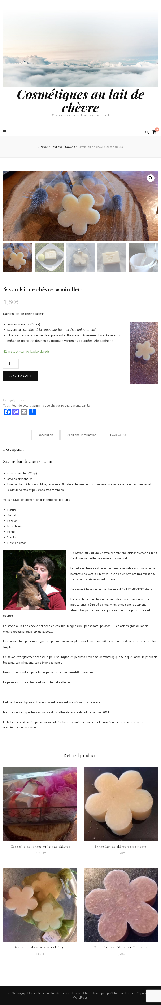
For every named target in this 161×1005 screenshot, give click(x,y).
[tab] (45, 435)
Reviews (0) (118, 435)
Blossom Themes (123, 993)
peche (65, 406)
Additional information (81, 435)
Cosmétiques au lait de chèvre (80, 100)
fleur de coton (20, 406)
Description (45, 435)
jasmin (36, 406)
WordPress (80, 998)
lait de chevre (51, 406)
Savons (22, 400)
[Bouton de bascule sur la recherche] (147, 132)
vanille (86, 406)
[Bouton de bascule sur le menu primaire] (5, 132)
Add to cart (20, 376)
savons (75, 406)
